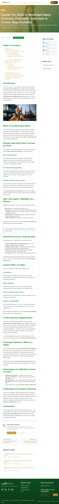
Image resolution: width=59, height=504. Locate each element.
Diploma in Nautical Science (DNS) (15, 56)
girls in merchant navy (17, 415)
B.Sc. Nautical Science (12, 53)
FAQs (56, 501)
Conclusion (7, 79)
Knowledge (25, 2)
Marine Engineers (11, 66)
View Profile (22, 432)
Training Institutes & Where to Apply (13, 74)
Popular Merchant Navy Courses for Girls (14, 51)
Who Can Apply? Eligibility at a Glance (14, 59)
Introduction (8, 48)
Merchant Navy (8, 87)
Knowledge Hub (24, 487)
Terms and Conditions (50, 501)
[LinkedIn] (5, 489)
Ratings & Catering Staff (12, 69)
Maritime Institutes (34, 2)
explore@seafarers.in (46, 485)
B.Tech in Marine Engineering (14, 54)
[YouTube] (12, 489)
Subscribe (55, 494)
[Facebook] (2, 489)
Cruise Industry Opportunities (12, 72)
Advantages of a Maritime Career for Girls (14, 76)
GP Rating (19, 304)
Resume (18, 2)
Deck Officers (10, 64)
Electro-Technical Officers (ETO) (14, 67)
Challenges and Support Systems (13, 77)
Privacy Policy (40, 501)
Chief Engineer (13, 174)
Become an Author (18, 37)
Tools (42, 2)
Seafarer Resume (25, 485)
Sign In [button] (53, 2)
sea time (27, 174)
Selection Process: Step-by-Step (12, 61)
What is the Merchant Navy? (11, 50)
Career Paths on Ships (10, 63)
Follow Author (12, 432)
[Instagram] (9, 489)
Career (3, 10)
